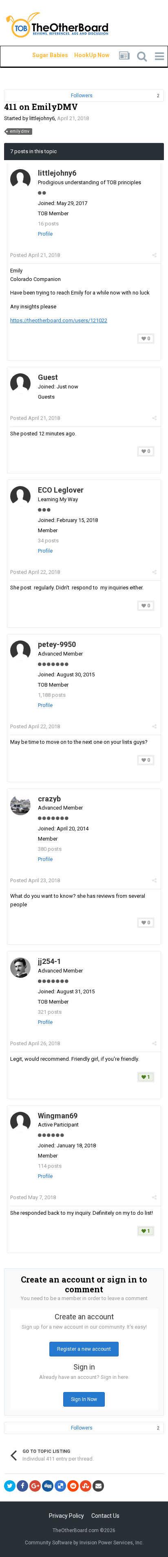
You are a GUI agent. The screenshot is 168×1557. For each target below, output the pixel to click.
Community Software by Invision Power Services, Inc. (84, 1543)
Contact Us (105, 1515)
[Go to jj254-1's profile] (20, 967)
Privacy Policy (66, 1515)
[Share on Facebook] (22, 1486)
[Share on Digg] (47, 1486)
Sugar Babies (40, 55)
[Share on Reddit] (73, 1486)
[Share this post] (154, 255)
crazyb (49, 798)
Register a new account (84, 1349)
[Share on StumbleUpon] (85, 1486)
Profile (45, 234)
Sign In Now (84, 1399)
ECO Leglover (61, 490)
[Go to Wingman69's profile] (20, 1122)
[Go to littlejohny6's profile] (20, 179)
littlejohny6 (42, 118)
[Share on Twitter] (9, 1486)
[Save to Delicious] (60, 1486)
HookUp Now (82, 55)
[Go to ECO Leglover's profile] (20, 496)
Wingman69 (57, 1115)
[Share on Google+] (35, 1486)
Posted (35, 255)
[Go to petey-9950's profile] (20, 650)
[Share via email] (98, 1486)
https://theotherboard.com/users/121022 (58, 320)
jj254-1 (49, 961)
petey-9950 (57, 644)
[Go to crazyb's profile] (20, 805)
